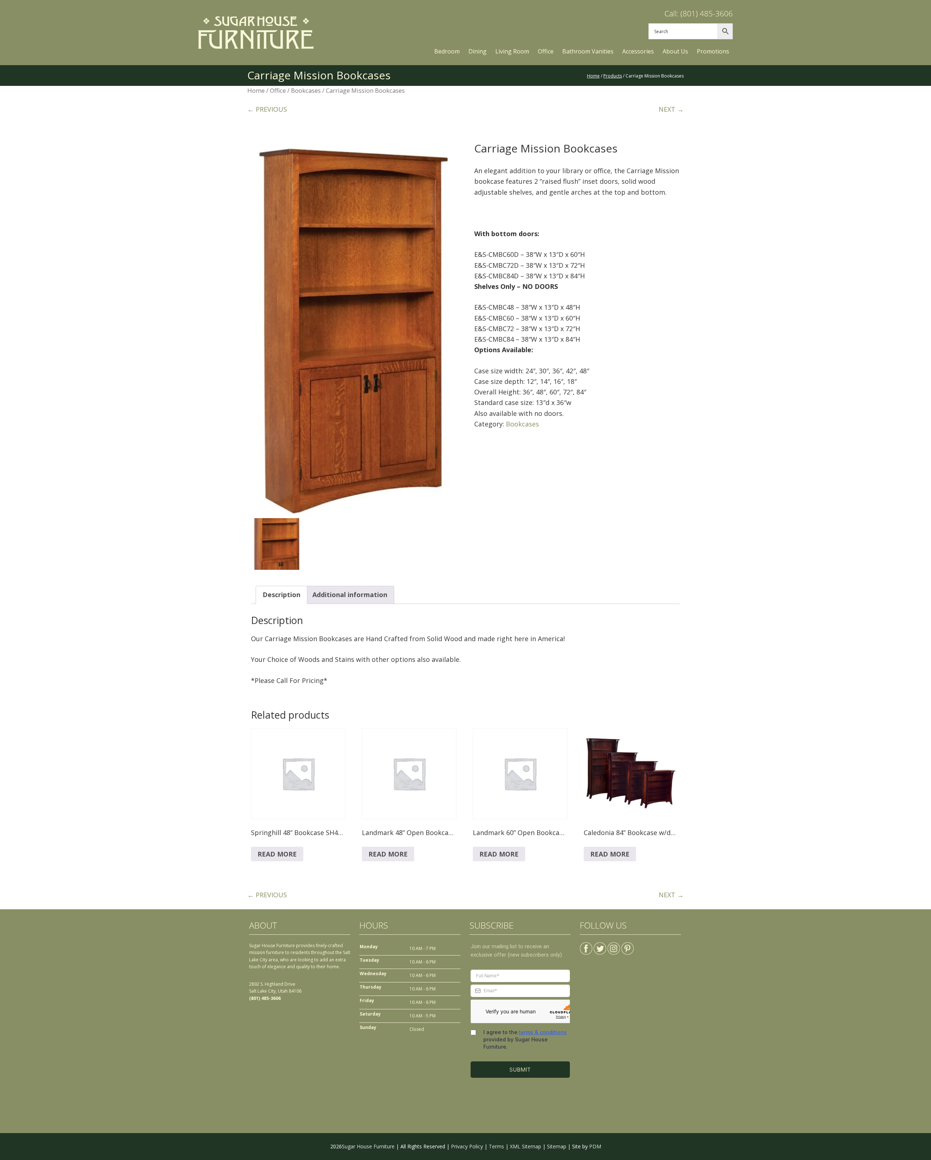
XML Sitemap (525, 1146)
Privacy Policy (467, 1146)
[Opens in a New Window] (586, 945)
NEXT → (671, 109)
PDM (595, 1146)
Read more (277, 854)
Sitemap (556, 1146)
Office (278, 90)
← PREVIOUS (267, 109)
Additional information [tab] (349, 594)
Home (256, 90)
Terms (496, 1146)
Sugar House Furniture (368, 1146)
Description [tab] (281, 594)
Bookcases (306, 90)
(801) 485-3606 (265, 998)
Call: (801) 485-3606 (698, 13)
